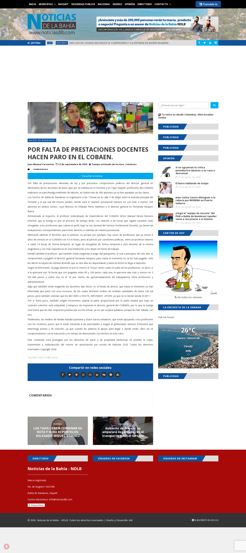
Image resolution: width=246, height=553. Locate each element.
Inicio (32, 4)
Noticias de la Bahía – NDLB (52, 520)
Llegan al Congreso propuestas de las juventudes (111, 43)
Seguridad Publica (83, 4)
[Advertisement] (123, 73)
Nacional (104, 4)
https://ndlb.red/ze (48, 357)
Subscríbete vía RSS (204, 520)
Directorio (145, 4)
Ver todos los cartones (189, 297)
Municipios (46, 4)
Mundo (117, 4)
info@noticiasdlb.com (60, 499)
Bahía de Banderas (42, 140)
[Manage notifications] (6, 546)
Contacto (161, 4)
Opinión (130, 4)
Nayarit (63, 4)
